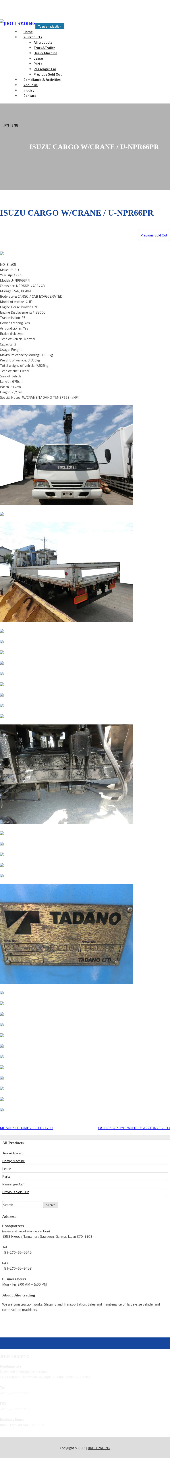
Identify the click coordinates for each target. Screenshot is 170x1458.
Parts (38, 63)
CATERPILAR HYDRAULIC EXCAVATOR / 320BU (134, 1127)
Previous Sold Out (154, 235)
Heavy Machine (45, 53)
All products (32, 37)
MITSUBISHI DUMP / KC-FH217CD (26, 1127)
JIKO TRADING (99, 1447)
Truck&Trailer (44, 47)
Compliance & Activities (42, 79)
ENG (15, 125)
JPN (6, 125)
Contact (29, 95)
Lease (38, 58)
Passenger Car (45, 69)
